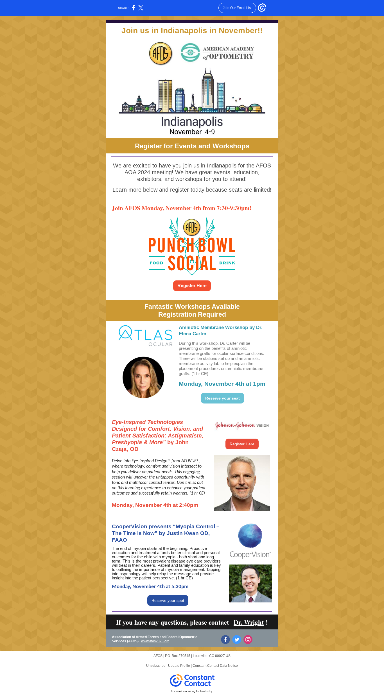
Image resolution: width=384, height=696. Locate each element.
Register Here (192, 285)
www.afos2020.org (155, 641)
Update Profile (179, 666)
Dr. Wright (249, 622)
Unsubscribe (156, 666)
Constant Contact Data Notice (215, 666)
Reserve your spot (168, 600)
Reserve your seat (222, 398)
